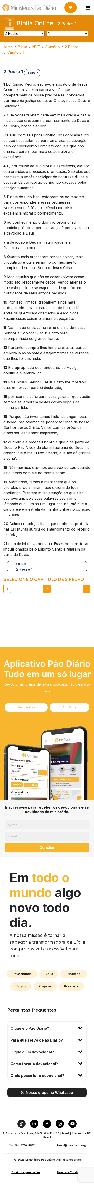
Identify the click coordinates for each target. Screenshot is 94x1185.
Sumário (52, 46)
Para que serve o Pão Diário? (36, 1040)
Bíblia (22, 46)
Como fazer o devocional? (34, 1064)
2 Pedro (71, 46)
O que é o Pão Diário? (29, 1028)
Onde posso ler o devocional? (37, 1075)
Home (7, 46)
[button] (47, 1027)
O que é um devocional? (32, 1052)
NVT (36, 46)
